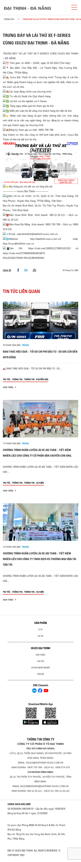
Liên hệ (40, 674)
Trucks (25, 345)
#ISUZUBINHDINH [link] (34, 258)
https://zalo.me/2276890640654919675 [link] (24, 253)
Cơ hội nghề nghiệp (40, 667)
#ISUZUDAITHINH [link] (13, 258)
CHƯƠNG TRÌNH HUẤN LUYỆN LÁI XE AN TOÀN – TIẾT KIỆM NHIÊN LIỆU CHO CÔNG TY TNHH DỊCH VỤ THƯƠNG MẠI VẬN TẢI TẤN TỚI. (39, 559)
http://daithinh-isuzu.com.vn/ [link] (45, 239)
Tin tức (6, 379)
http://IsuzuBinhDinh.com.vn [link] (18, 243)
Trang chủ (9, 19)
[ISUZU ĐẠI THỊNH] (27, 8)
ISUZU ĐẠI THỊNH (40, 648)
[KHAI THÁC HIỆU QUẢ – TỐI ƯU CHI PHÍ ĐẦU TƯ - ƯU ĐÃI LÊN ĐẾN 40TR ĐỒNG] (40, 320)
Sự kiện (40, 482)
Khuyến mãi (42, 379)
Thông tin (17, 379)
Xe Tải (40, 636)
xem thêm (8, 387)
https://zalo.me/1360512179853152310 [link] (49, 248)
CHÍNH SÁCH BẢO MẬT (19, 804)
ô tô (40, 629)
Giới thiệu (40, 654)
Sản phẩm (40, 623)
